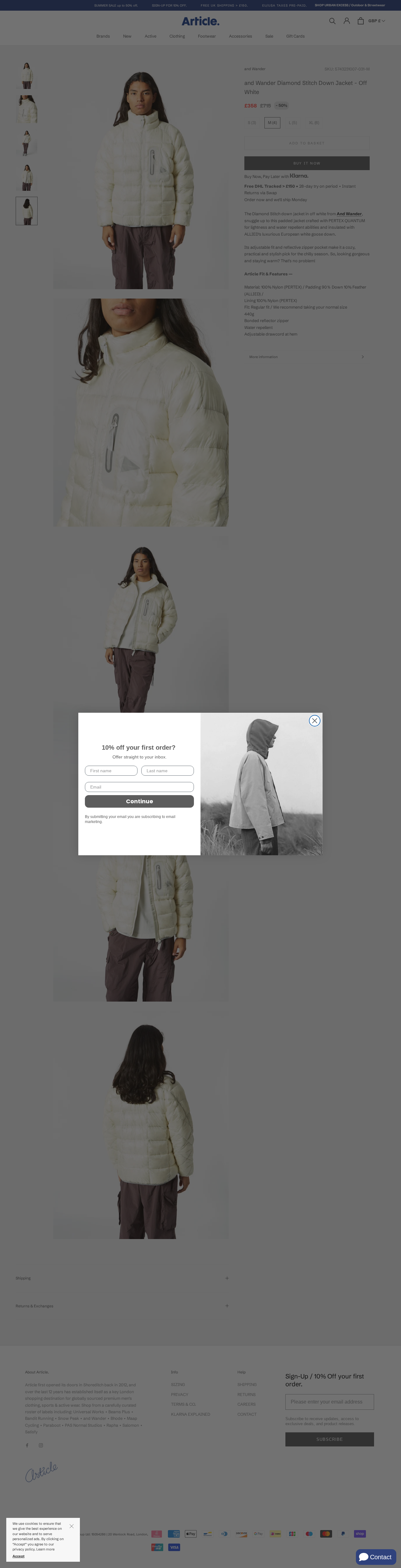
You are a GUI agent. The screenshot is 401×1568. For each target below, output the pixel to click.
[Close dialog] (314, 720)
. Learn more (44, 1549)
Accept (18, 1556)
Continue (139, 801)
